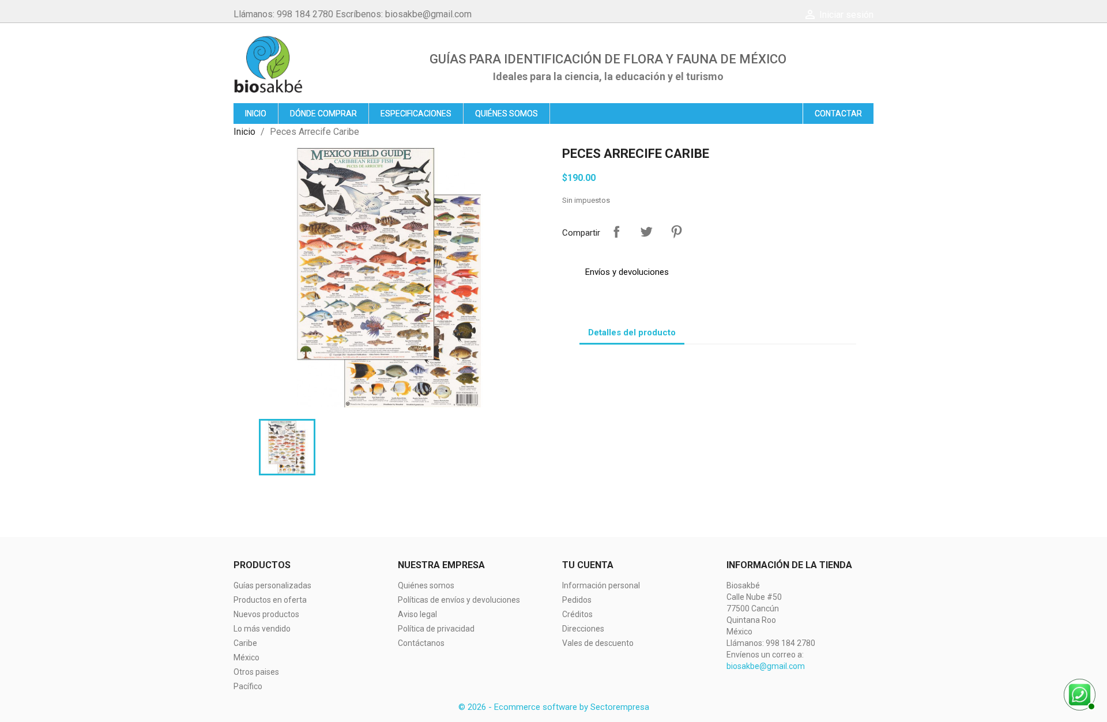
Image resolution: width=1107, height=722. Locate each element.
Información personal (601, 585)
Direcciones (583, 628)
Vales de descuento (598, 643)
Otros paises (256, 671)
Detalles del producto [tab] (632, 332)
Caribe (245, 643)
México (246, 657)
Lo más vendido (262, 628)
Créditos (577, 614)
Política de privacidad (436, 628)
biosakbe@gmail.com (765, 666)
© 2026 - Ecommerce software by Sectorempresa (553, 707)
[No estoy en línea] (1078, 693)
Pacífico (248, 686)
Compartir (616, 231)
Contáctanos (421, 643)
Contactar (838, 113)
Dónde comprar (323, 113)
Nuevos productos (266, 614)
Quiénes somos (506, 113)
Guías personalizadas (272, 585)
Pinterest (676, 231)
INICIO (255, 113)
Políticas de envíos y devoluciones (459, 599)
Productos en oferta (270, 599)
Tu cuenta (587, 565)
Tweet (646, 231)
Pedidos (577, 599)
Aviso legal (417, 614)
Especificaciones (416, 113)
